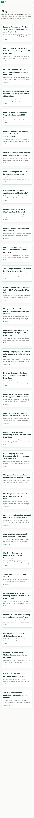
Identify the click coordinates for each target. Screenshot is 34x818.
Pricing (31, 2)
